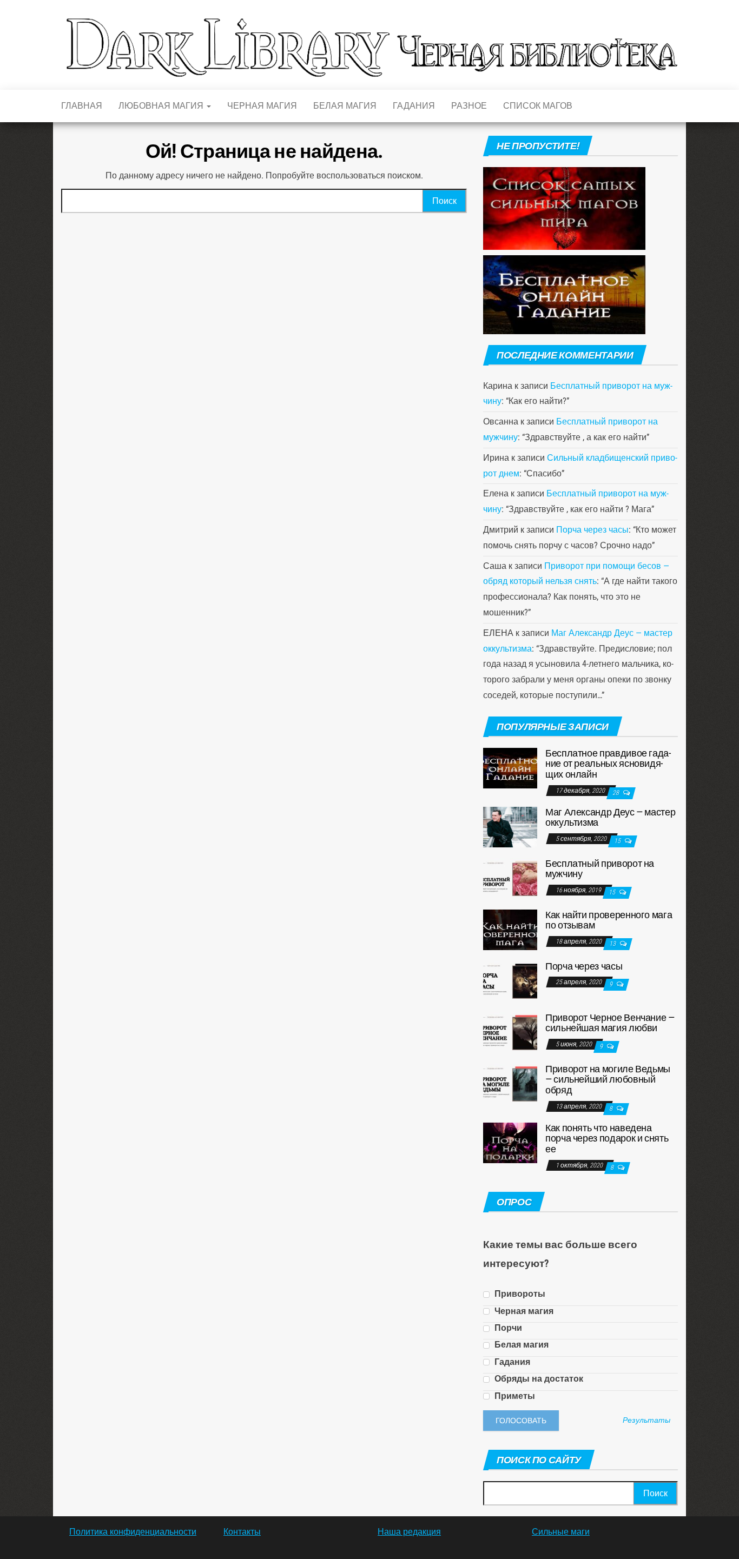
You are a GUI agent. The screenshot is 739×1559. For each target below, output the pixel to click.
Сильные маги (561, 1532)
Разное (469, 106)
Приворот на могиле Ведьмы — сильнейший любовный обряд (607, 1079)
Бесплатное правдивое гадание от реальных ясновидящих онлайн (608, 763)
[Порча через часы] (510, 980)
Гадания (414, 106)
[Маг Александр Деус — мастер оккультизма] (510, 826)
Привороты (518, 1294)
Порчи (507, 1328)
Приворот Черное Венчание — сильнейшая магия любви (610, 1023)
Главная (81, 106)
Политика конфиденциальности (132, 1532)
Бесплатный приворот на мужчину (599, 869)
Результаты (646, 1420)
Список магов (537, 106)
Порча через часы (592, 530)
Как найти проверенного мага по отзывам (608, 920)
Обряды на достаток (537, 1379)
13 (613, 943)
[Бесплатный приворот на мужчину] (510, 877)
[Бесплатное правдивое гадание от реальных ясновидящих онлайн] (510, 767)
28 (616, 793)
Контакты (242, 1532)
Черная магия (262, 106)
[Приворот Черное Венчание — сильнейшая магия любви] (510, 1031)
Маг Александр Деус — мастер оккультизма (610, 817)
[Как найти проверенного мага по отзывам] (510, 929)
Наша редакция (409, 1532)
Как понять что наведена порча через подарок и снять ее (606, 1138)
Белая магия (345, 106)
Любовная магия (162, 106)
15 (618, 841)
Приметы (513, 1396)
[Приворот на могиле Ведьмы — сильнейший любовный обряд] (510, 1083)
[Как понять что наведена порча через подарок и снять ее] (510, 1142)
